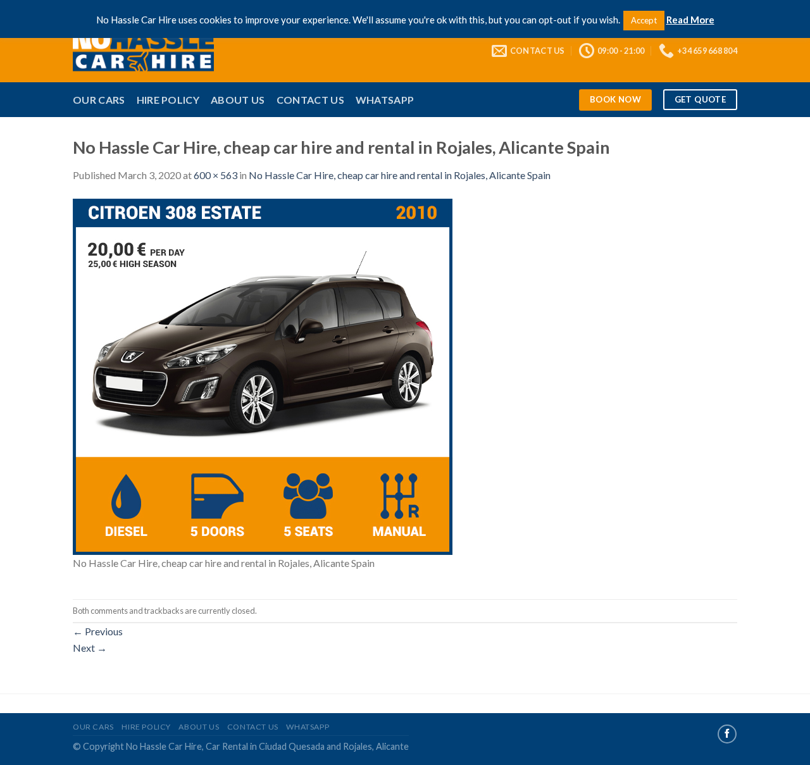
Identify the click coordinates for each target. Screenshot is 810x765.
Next (90, 648)
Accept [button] (644, 20)
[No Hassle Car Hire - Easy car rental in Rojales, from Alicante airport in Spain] (162, 50)
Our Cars (99, 100)
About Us (238, 100)
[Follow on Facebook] (727, 734)
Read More (690, 19)
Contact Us (310, 100)
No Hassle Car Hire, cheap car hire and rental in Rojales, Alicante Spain (400, 175)
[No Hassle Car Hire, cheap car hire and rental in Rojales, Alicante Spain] (262, 376)
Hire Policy (168, 100)
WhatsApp (385, 100)
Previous (98, 631)
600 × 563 (215, 175)
